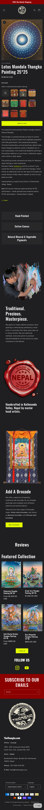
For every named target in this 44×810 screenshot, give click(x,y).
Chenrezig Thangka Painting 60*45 (10, 592)
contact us (18, 166)
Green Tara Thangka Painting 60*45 (32, 592)
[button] (4, 10)
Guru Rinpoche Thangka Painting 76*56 (31, 637)
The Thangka (13, 802)
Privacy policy (17, 805)
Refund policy (35, 802)
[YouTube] (27, 668)
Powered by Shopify (23, 802)
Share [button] (6, 200)
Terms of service (28, 805)
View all (22, 651)
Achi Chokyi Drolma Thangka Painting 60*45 (11, 636)
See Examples (14, 525)
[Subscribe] (37, 692)
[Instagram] (17, 668)
